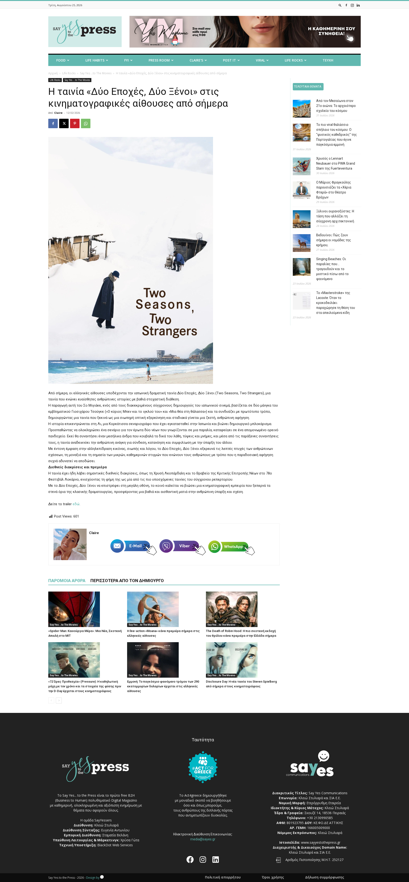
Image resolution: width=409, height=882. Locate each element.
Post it (229, 60)
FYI (126, 60)
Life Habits (94, 60)
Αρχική (53, 73)
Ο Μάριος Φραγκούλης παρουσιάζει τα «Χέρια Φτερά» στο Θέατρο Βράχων (333, 189)
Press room (159, 60)
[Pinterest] (75, 123)
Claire (58, 112)
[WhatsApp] (85, 123)
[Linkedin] (358, 5)
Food (61, 60)
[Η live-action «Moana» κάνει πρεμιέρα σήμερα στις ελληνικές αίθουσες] (164, 609)
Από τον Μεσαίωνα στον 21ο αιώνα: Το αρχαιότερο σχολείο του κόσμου (336, 106)
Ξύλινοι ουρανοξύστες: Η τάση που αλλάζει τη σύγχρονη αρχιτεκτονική (335, 216)
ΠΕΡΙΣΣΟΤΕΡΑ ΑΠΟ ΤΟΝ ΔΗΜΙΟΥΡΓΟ (127, 580)
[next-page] (59, 700)
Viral (260, 60)
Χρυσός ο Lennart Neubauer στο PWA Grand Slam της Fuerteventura (335, 163)
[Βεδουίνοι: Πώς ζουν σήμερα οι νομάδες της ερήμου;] (298, 243)
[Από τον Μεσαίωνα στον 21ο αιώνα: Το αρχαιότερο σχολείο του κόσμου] (298, 109)
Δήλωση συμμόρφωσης (324, 877)
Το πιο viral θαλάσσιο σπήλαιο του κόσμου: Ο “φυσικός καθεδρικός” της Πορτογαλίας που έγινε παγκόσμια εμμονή (336, 134)
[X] (64, 123)
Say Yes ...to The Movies (95, 73)
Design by (93, 878)
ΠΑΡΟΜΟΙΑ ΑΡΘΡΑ (66, 580)
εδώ (76, 504)
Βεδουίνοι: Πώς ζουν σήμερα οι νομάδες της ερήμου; (333, 240)
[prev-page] (51, 700)
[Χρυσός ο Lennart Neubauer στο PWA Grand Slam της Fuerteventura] (298, 167)
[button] (340, 5)
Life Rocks (294, 60)
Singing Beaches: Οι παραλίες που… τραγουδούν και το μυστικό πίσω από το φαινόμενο (332, 269)
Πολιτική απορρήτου (223, 877)
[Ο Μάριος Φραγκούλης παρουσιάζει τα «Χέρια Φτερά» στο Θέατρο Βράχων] (298, 191)
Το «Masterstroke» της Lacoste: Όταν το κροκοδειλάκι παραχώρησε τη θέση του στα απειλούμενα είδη (335, 303)
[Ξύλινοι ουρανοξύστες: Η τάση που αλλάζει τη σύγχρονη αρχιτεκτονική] (298, 219)
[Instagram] (352, 5)
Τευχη (328, 60)
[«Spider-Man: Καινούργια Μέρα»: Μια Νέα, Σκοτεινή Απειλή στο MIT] (85, 609)
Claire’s (196, 60)
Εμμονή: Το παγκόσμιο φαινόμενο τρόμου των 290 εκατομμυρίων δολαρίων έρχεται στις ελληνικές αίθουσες (163, 686)
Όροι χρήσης (273, 877)
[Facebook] (346, 5)
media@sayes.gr (202, 839)
